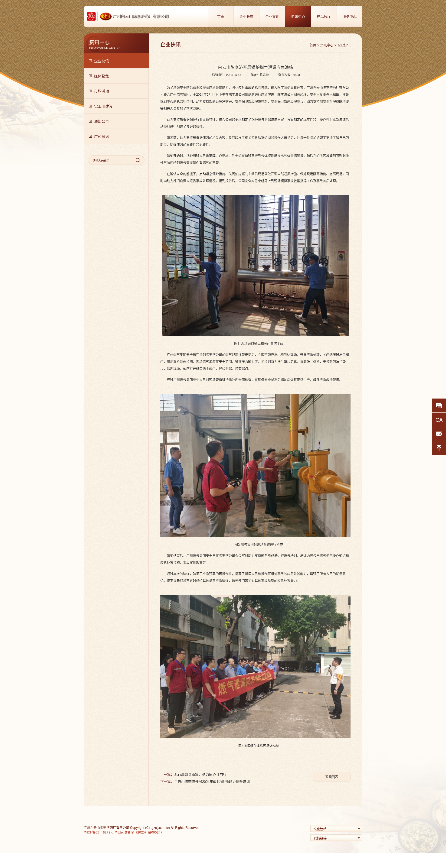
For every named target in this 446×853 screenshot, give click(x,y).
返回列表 (331, 776)
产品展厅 (324, 16)
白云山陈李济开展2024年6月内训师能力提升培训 (212, 781)
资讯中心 (298, 16)
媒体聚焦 (101, 76)
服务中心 (350, 16)
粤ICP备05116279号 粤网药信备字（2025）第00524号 (124, 832)
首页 (220, 16)
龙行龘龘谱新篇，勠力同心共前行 (200, 774)
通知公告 (101, 121)
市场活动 (101, 91)
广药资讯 (101, 136)
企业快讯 (101, 61)
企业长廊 (246, 16)
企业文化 (272, 16)
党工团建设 (103, 106)
